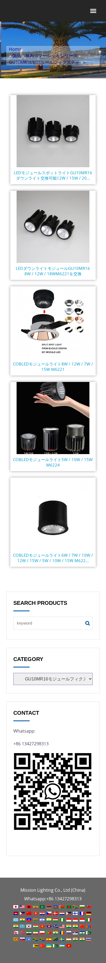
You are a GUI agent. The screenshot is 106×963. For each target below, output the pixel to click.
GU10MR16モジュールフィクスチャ (44, 62)
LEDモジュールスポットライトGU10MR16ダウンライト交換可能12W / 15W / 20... (53, 175)
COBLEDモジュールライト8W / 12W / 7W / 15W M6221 (53, 366)
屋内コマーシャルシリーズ (51, 56)
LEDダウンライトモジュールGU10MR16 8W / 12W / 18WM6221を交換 (53, 271)
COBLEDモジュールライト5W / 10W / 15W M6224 (53, 462)
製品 (16, 56)
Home (15, 49)
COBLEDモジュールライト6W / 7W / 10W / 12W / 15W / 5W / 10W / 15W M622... (53, 557)
